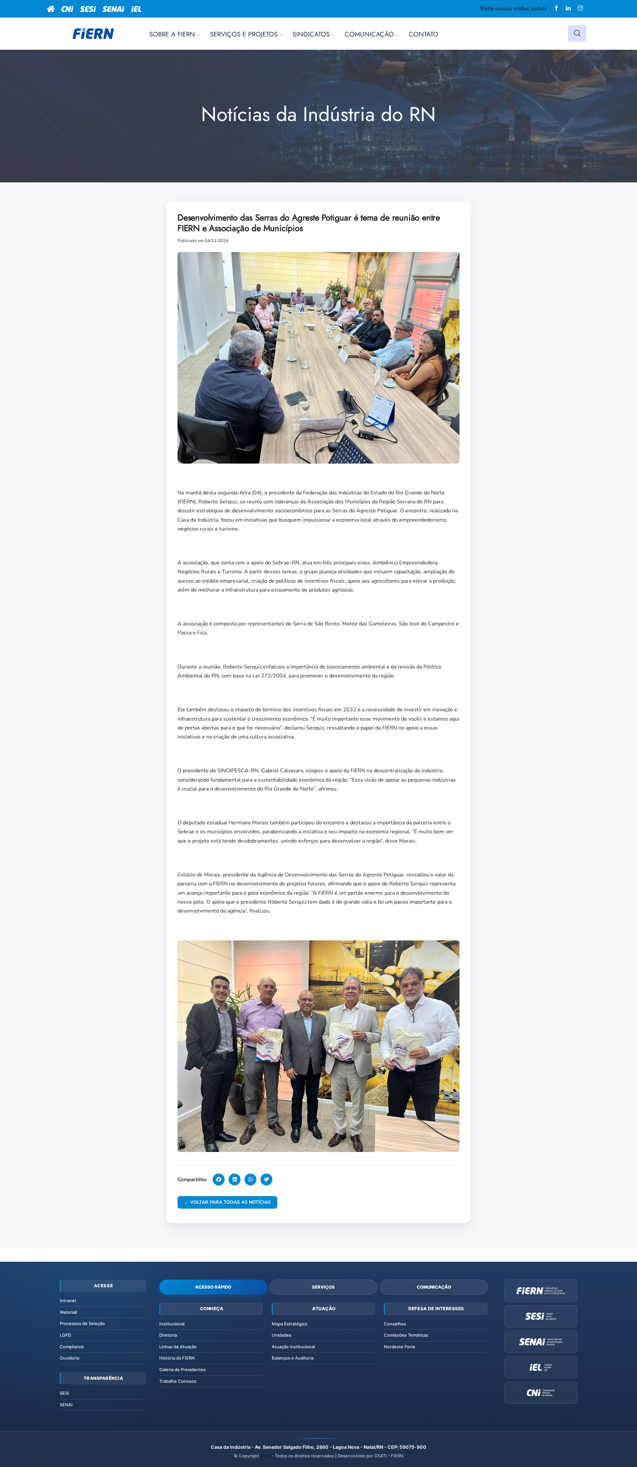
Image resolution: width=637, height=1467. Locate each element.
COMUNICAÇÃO (369, 34)
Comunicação (434, 1287)
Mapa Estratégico (290, 1323)
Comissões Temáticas (406, 1335)
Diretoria (168, 1335)
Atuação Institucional (293, 1346)
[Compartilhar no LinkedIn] (235, 1179)
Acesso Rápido (213, 1287)
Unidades (281, 1335)
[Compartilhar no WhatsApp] (250, 1179)
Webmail (68, 1312)
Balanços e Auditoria (293, 1358)
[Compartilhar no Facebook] (219, 1179)
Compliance (72, 1346)
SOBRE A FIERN (172, 34)
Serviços (323, 1287)
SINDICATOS (311, 34)
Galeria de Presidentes (182, 1369)
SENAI (66, 1404)
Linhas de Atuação (178, 1346)
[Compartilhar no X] (266, 1179)
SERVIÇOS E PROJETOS (244, 34)
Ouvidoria (69, 1358)
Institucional (171, 1323)
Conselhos (395, 1323)
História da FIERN (177, 1358)
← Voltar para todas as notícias (227, 1202)
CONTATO (423, 34)
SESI (64, 1393)
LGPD (65, 1335)
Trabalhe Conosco (177, 1381)
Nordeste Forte (399, 1346)
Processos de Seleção (82, 1323)
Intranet (68, 1300)
